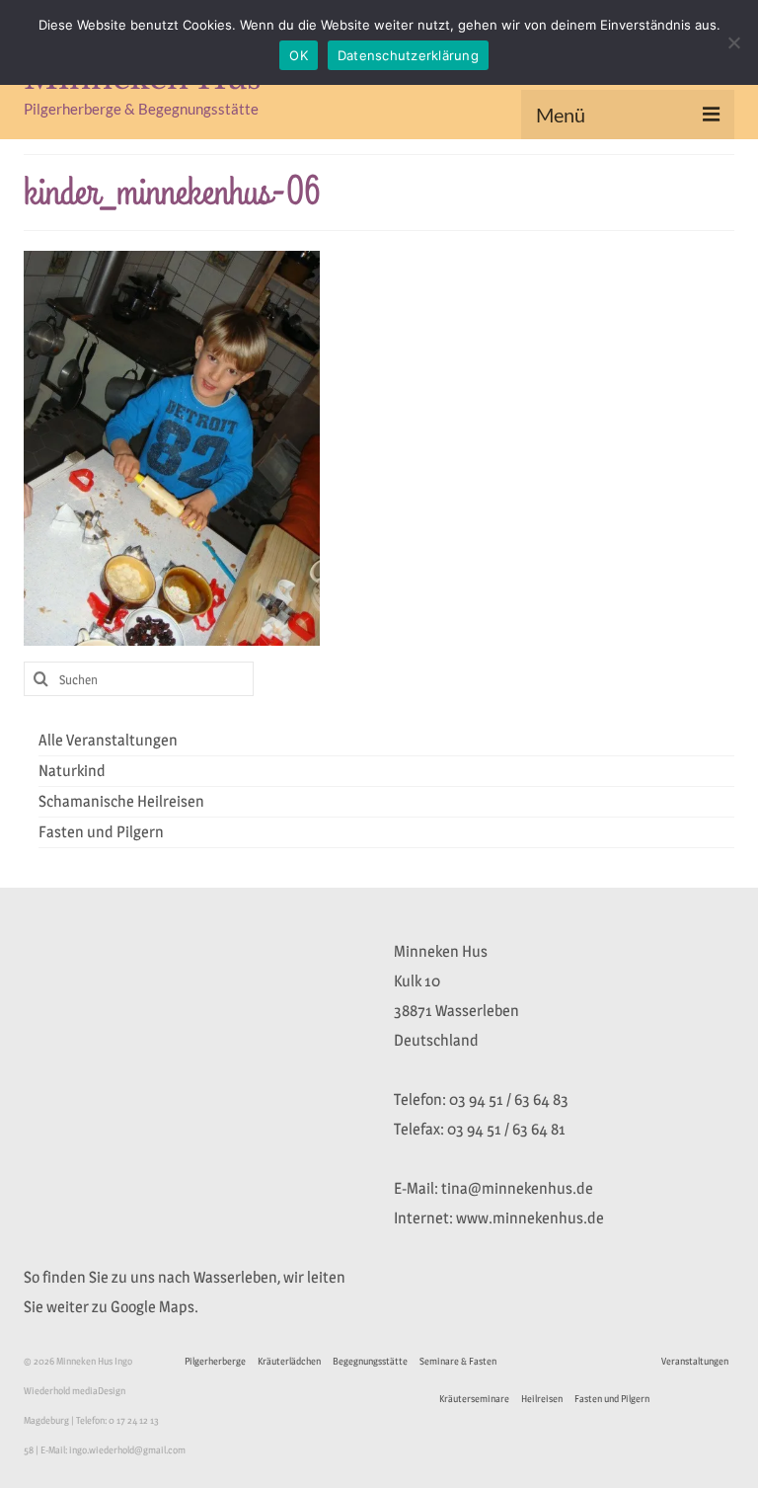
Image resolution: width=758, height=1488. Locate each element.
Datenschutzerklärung (408, 55)
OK (298, 55)
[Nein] (733, 42)
